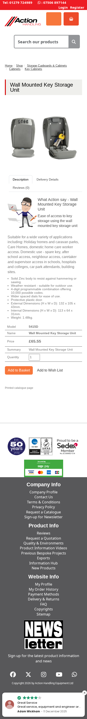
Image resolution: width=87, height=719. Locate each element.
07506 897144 (54, 2)
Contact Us (43, 497)
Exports (43, 558)
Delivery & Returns (43, 599)
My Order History (43, 589)
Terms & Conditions (43, 502)
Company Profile (43, 492)
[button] (84, 692)
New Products (44, 568)
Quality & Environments (43, 543)
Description (21, 179)
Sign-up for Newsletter (43, 516)
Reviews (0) (21, 187)
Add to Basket (19, 370)
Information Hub (43, 563)
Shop (19, 65)
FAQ (43, 604)
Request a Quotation (43, 538)
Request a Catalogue (43, 512)
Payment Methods (43, 594)
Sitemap (43, 614)
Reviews (43, 533)
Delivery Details (47, 179)
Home (8, 65)
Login (63, 7)
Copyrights (43, 609)
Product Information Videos (43, 548)
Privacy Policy (43, 506)
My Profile (43, 584)
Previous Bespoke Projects (43, 553)
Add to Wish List (50, 370)
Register (77, 7)
